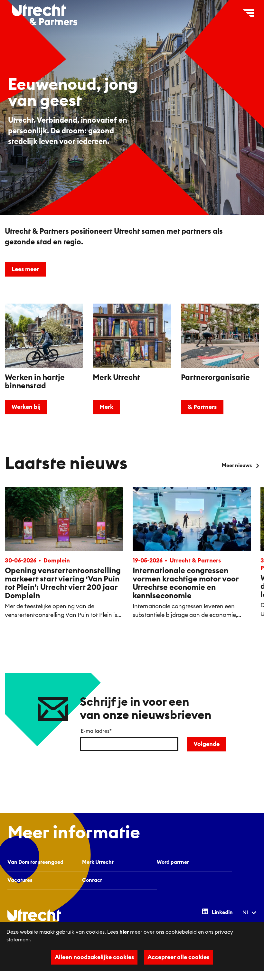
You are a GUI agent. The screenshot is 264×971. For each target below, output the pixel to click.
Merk (106, 407)
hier (124, 932)
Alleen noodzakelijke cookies (94, 957)
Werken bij (26, 407)
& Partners (202, 407)
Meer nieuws (237, 465)
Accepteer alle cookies (178, 957)
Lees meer (25, 269)
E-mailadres (96, 731)
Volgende (206, 744)
